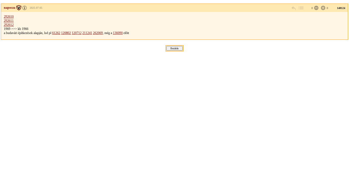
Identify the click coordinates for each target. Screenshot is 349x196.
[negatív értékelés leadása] (315, 8)
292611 (9, 21)
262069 (98, 33)
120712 (77, 33)
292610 (9, 17)
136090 (118, 33)
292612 (9, 25)
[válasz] (294, 8)
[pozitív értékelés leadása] (322, 8)
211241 (87, 33)
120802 (66, 33)
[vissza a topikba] (300, 8)
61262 (56, 33)
